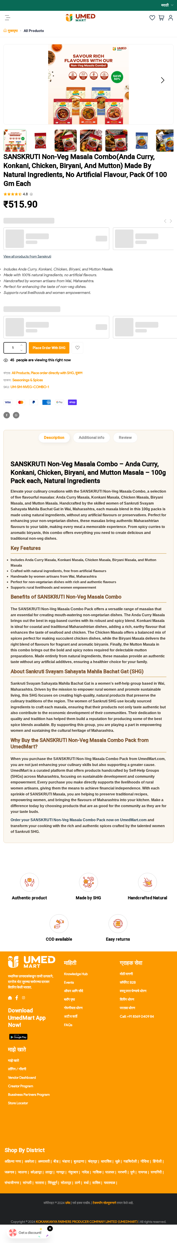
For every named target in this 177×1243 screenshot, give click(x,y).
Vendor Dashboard (22, 1078)
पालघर (109, 1172)
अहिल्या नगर (13, 1161)
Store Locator (18, 1103)
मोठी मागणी (126, 974)
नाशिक (97, 1172)
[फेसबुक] (6, 415)
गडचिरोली (130, 1161)
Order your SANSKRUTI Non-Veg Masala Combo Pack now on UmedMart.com (79, 820)
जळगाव (9, 1172)
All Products (34, 31)
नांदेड (85, 1172)
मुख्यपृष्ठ (13, 31)
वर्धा (86, 1183)
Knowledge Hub (76, 974)
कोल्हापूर (36, 1172)
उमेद (67, 1203)
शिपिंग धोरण (127, 999)
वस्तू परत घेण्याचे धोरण (133, 991)
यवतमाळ (109, 1183)
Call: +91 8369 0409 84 (137, 1016)
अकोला (29, 1161)
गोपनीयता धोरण (73, 1008)
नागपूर (60, 1172)
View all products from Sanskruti (27, 256)
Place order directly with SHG (52, 373)
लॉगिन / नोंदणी (17, 1069)
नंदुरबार (73, 1172)
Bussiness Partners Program (29, 1095)
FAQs (68, 1025)
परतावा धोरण (127, 1008)
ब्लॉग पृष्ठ (69, 999)
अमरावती (44, 1161)
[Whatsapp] (16, 415)
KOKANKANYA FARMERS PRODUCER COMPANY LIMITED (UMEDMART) (87, 1222)
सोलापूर (66, 1183)
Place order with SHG (49, 348)
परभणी (122, 1172)
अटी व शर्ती (70, 1016)
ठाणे (77, 1183)
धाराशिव (106, 1161)
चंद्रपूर (92, 1161)
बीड (56, 1161)
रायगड (142, 1172)
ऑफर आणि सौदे (73, 991)
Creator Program (20, 1086)
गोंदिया (145, 1161)
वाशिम (96, 1183)
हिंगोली (157, 1161)
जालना (22, 1172)
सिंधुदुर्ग (52, 1183)
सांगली (27, 1183)
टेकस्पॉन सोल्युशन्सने (104, 1203)
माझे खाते (13, 1061)
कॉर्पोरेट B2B (128, 982)
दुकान (79, 373)
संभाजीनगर (12, 1183)
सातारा (39, 1183)
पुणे (132, 1172)
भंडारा (66, 1161)
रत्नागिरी (156, 1172)
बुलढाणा (79, 1161)
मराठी (165, 5)
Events (69, 982)
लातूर (49, 1172)
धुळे (117, 1161)
